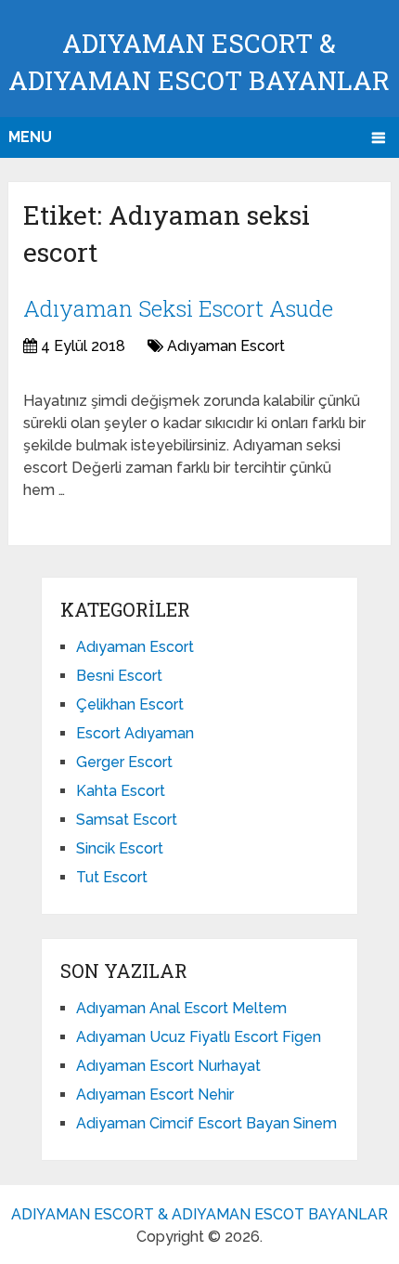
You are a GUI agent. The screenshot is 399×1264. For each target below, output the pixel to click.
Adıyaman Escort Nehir (155, 1094)
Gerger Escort (124, 762)
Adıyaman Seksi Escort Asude (178, 308)
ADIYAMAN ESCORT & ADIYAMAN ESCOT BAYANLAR (199, 1214)
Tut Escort (112, 877)
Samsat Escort (126, 819)
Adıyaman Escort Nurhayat (168, 1066)
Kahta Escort (120, 791)
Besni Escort (119, 675)
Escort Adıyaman (135, 733)
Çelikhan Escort (130, 704)
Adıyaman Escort (226, 346)
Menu (30, 137)
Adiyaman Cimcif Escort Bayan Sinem (206, 1123)
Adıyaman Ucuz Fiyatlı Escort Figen (198, 1037)
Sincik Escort (119, 848)
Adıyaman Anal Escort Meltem (181, 1008)
